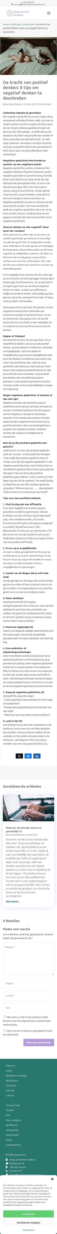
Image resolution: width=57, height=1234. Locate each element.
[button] (52, 1179)
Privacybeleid (28, 1230)
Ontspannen (12, 1130)
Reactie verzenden (39, 1042)
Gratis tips (15, 24)
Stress (9, 1140)
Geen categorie (13, 1120)
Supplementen (13, 1144)
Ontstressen (28, 24)
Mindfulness (12, 1080)
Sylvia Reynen (15, 104)
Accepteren (28, 1214)
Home (6, 24)
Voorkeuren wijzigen (28, 1222)
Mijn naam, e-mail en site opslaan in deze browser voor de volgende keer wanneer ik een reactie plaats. (27, 1021)
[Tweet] (19, 756)
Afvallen (10, 1110)
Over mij (10, 1090)
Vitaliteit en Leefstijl (16, 1075)
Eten (8, 1115)
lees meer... (13, 901)
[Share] (28, 756)
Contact (10, 1095)
